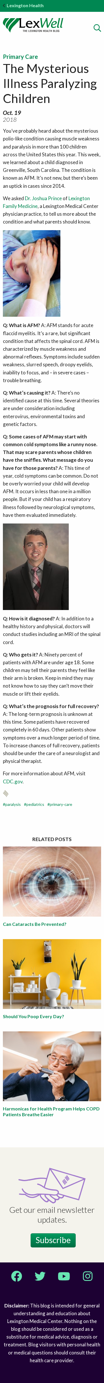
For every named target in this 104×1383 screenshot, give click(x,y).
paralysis (13, 804)
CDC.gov (13, 781)
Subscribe (53, 1240)
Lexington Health (25, 5)
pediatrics (35, 804)
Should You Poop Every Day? (33, 1016)
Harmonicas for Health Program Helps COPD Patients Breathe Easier (51, 1111)
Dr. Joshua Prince (43, 198)
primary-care (61, 804)
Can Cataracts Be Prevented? (34, 924)
